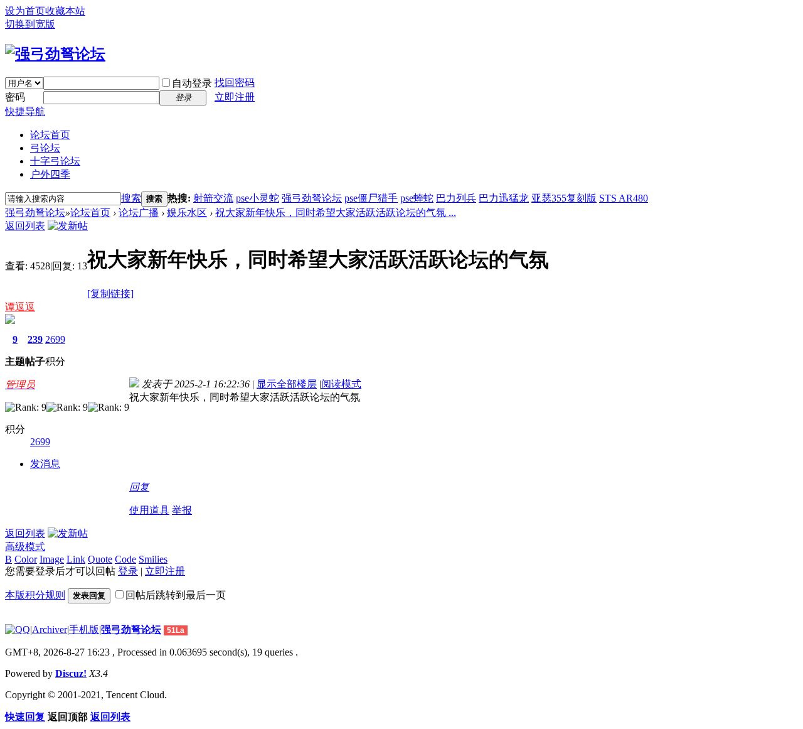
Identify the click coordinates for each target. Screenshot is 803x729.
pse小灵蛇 (257, 198)
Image (52, 559)
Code (125, 559)
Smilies (153, 559)
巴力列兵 (456, 198)
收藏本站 (65, 11)
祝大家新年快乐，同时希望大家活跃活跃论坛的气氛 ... (335, 212)
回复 (139, 487)
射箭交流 (213, 198)
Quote (100, 559)
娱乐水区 (187, 212)
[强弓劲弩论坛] (55, 54)
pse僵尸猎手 (371, 198)
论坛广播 (139, 212)
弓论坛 (45, 148)
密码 (15, 97)
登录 (128, 571)
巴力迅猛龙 (504, 198)
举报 (182, 510)
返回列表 (25, 225)
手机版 (84, 629)
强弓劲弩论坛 (312, 198)
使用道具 (149, 510)
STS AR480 (623, 198)
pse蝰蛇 (416, 198)
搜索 (131, 198)
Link (75, 559)
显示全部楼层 (287, 384)
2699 (55, 339)
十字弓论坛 (55, 161)
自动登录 (192, 83)
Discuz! (71, 673)
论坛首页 (50, 134)
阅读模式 (341, 384)
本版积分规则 (35, 595)
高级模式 (25, 546)
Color (25, 559)
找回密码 (235, 82)
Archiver (49, 629)
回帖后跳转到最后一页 (175, 595)
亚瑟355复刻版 (564, 198)
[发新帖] (68, 225)
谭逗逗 (20, 306)
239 (35, 339)
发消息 (45, 463)
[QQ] (17, 629)
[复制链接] (110, 293)
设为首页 (25, 11)
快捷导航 (25, 111)
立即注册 (235, 97)
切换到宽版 (30, 24)
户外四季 (50, 174)
